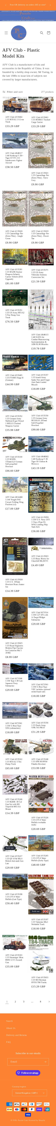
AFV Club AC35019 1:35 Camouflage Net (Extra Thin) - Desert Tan (40, 235)
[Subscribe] (45, 1061)
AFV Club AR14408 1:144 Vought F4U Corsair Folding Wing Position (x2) (14, 501)
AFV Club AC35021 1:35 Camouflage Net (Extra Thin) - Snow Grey (40, 176)
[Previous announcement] (5, 5)
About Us (10, 1028)
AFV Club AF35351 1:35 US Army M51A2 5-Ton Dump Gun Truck (14, 314)
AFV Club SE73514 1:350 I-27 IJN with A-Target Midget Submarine (39, 616)
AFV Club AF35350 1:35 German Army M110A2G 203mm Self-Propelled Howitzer (39, 420)
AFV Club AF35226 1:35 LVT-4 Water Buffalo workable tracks (39, 821)
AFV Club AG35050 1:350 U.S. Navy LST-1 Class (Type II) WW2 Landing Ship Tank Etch (40, 522)
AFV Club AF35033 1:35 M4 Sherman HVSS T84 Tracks (39, 980)
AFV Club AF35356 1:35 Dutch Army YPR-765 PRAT (39, 725)
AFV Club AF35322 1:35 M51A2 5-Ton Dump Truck (13, 761)
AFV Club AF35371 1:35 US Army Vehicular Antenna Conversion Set (39, 273)
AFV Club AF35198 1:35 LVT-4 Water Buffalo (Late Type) (13, 896)
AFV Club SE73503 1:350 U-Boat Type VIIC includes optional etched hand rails (40, 688)
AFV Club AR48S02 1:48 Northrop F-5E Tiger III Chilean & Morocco (40, 460)
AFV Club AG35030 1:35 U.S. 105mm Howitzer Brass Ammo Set (14, 583)
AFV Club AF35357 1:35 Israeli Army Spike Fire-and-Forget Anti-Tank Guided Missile (40, 380)
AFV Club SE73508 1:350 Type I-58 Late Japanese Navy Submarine (14, 682)
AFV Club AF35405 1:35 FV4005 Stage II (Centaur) (14, 377)
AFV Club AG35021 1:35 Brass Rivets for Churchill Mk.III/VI (40, 558)
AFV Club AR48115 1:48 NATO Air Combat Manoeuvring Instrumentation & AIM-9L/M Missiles (40, 339)
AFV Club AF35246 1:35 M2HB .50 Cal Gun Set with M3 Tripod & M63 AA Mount (13, 804)
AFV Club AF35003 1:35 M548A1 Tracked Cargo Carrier (40, 119)
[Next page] (49, 1001)
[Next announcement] (50, 5)
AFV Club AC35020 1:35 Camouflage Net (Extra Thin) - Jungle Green (14, 235)
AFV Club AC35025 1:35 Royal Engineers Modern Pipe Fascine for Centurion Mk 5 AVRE (14, 648)
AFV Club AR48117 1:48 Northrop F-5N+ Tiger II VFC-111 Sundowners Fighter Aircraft (14, 158)
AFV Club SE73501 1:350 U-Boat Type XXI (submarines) (13, 725)
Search (9, 1021)
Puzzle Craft (23, 1120)
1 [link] (7, 1001)
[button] (6, 32)
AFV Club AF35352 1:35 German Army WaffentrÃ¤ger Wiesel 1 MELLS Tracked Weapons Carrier (14, 421)
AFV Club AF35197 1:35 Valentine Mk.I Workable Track (39, 921)
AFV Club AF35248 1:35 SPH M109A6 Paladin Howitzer (39, 761)
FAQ (8, 1042)
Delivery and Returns (16, 1035)
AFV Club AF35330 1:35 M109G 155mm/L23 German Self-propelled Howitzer (13, 462)
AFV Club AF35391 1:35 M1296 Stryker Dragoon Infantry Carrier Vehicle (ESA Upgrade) (14, 274)
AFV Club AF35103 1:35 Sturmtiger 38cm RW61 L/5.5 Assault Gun (14, 959)
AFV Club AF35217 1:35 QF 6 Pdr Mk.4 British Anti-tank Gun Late (14, 860)
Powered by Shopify (37, 1120)
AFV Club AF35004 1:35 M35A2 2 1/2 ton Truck (14, 119)
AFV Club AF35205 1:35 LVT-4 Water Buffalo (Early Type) (40, 858)
